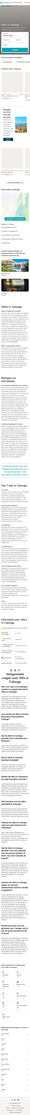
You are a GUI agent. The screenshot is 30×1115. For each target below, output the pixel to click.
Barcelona (4, 568)
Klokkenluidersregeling (15, 1112)
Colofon (8, 1107)
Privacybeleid (10, 1110)
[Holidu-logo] (4, 2)
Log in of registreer (8, 139)
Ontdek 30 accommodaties (15, 219)
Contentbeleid (18, 1110)
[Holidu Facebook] (18, 1099)
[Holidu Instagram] (11, 1099)
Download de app (17, 2)
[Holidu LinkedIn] (15, 1099)
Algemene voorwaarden (18, 1107)
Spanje (15, 342)
